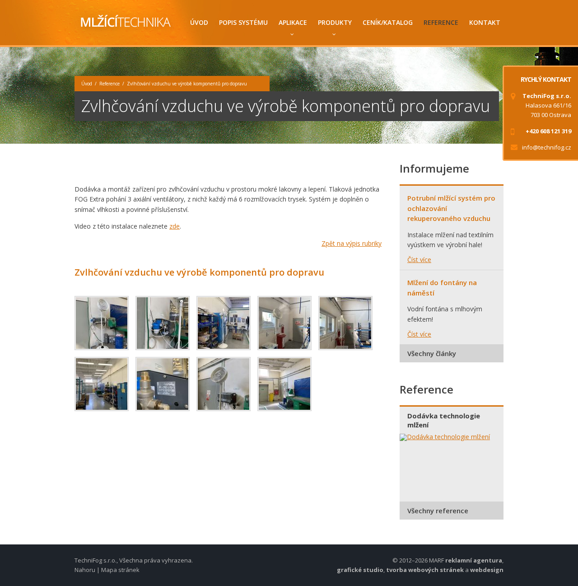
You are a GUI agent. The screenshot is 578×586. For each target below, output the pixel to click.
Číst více (419, 259)
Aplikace (293, 22)
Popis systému (243, 22)
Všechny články (431, 353)
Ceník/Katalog (388, 22)
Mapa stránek (120, 570)
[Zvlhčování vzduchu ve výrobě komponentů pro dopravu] (102, 323)
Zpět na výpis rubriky (352, 243)
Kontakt (484, 22)
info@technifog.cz (546, 147)
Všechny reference (437, 510)
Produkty (335, 22)
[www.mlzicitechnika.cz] (124, 22)
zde (174, 226)
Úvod (199, 22)
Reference (441, 22)
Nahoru (85, 570)
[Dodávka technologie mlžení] (451, 437)
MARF (436, 560)
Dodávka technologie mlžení (443, 420)
